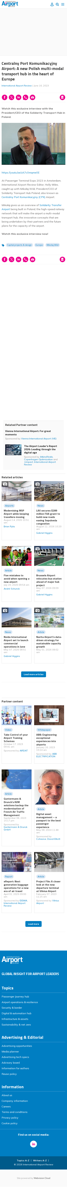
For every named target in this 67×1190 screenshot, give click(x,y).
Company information (15, 1100)
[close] (65, 90)
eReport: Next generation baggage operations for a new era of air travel (16, 886)
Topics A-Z (23, 1160)
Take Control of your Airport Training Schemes (16, 738)
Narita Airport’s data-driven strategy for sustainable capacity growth (49, 642)
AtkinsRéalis (46, 456)
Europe (39, 245)
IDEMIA (23, 900)
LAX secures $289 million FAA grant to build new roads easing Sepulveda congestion (48, 517)
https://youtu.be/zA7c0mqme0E (21, 172)
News (41, 505)
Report (8, 876)
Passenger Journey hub (15, 996)
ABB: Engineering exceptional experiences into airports (46, 739)
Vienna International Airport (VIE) (38, 438)
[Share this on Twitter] (11, 97)
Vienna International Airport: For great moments (28, 432)
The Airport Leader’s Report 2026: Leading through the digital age (40, 449)
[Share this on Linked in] (18, 97)
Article (8, 570)
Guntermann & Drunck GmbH (15, 828)
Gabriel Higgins (44, 532)
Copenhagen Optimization (38, 459)
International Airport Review (17, 85)
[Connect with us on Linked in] (33, 1144)
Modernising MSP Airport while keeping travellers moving (16, 514)
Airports (9, 505)
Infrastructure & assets (15, 1019)
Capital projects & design (19, 245)
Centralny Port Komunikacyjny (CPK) (23, 197)
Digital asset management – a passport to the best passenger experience (48, 820)
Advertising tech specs (15, 1057)
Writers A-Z (40, 1160)
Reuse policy (9, 1074)
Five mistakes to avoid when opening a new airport (16, 578)
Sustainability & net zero (16, 1024)
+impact (28, 462)
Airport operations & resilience (20, 1002)
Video (8, 729)
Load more (33, 924)
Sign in (20, 90)
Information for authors (15, 1068)
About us (7, 1095)
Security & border (12, 1007)
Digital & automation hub (16, 1013)
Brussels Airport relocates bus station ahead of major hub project (49, 580)
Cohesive (41, 839)
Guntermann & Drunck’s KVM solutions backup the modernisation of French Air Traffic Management (16, 807)
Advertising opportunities (17, 1045)
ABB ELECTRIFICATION (46, 755)
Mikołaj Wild (53, 245)
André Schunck (12, 588)
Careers (6, 1106)
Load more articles (33, 674)
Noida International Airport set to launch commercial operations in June (16, 642)
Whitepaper (44, 729)
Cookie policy (10, 1123)
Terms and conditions (14, 1112)
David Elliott (53, 839)
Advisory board (11, 1062)
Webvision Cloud (42, 1178)
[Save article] (62, 97)
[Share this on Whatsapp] (25, 97)
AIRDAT (24, 750)
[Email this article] (32, 97)
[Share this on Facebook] (4, 97)
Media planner (10, 1051)
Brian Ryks (9, 526)
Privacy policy (10, 1117)
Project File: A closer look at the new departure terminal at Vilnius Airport (48, 886)
